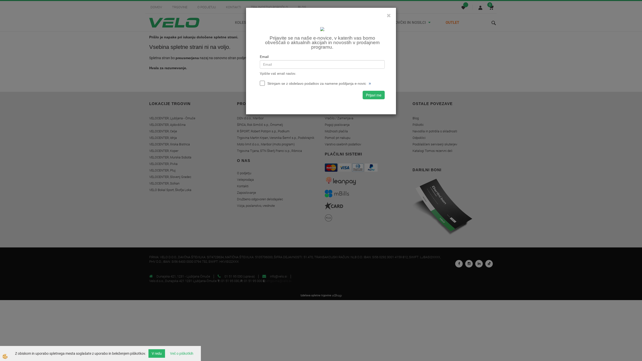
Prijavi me (373, 95)
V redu (157, 353)
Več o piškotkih (181, 353)
